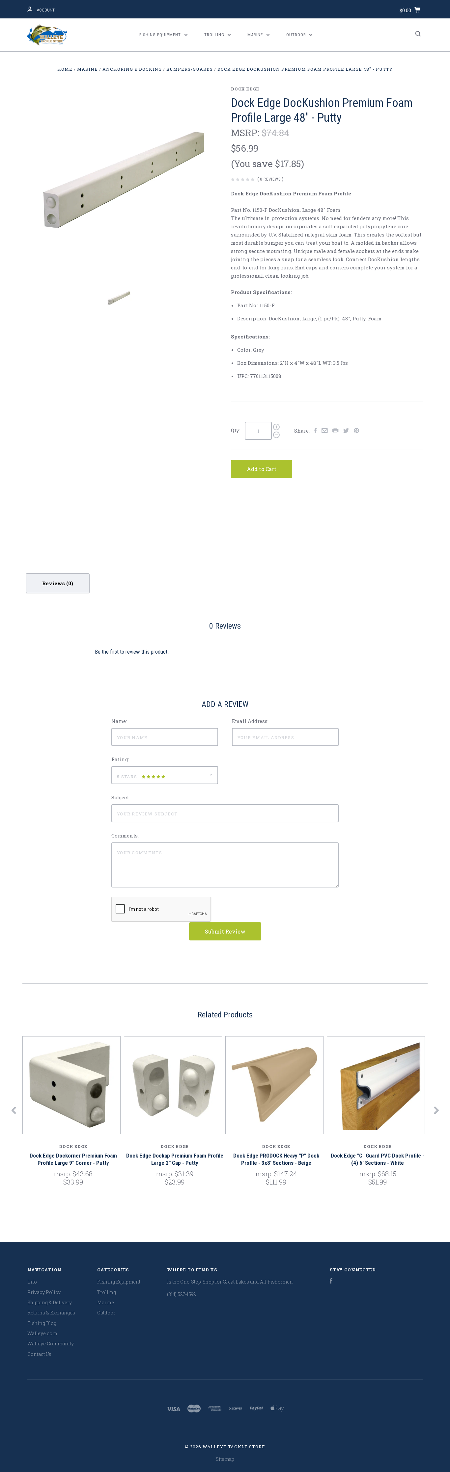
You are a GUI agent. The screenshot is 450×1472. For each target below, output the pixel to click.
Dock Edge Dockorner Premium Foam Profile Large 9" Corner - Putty (73, 1159)
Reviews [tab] (54, 583)
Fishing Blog (41, 1323)
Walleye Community (50, 1343)
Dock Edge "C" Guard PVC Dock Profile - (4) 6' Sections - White (377, 1159)
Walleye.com (42, 1333)
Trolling (215, 34)
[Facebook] (331, 1282)
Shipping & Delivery (49, 1302)
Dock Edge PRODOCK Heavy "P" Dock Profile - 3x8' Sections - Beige (276, 1159)
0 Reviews (270, 179)
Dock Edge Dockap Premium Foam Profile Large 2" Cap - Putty (174, 1159)
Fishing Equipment (160, 34)
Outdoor (296, 34)
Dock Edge (245, 88)
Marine (255, 34)
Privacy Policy (44, 1292)
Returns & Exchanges (51, 1313)
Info (32, 1282)
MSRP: (246, 133)
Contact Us (39, 1354)
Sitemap (225, 1459)
